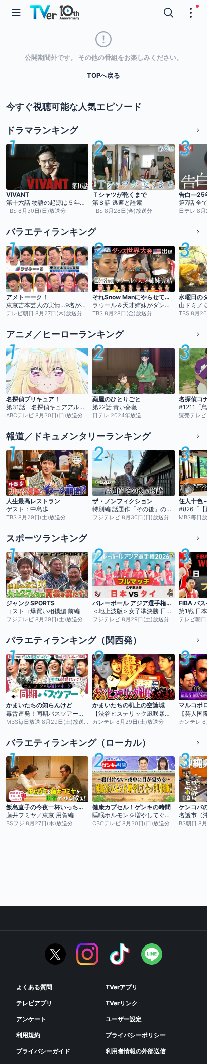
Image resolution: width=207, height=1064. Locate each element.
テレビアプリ (34, 1003)
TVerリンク (122, 1003)
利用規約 (28, 1035)
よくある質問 (34, 987)
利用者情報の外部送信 (136, 1051)
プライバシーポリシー (136, 1035)
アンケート (31, 1019)
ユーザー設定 (124, 1019)
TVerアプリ (122, 987)
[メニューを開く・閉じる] (191, 13)
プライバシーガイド (43, 1051)
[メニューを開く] (16, 13)
